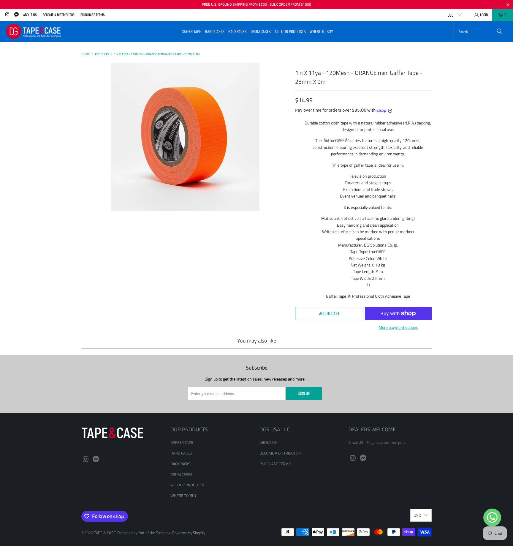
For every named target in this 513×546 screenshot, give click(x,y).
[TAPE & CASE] (33, 31)
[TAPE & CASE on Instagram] (7, 14)
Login (484, 14)
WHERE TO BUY (183, 495)
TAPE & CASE (104, 533)
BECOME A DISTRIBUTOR (59, 14)
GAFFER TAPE (181, 442)
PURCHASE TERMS (92, 14)
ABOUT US (30, 14)
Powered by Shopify (188, 533)
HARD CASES (181, 453)
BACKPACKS (180, 464)
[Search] (499, 31)
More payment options (398, 327)
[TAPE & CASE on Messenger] (15, 14)
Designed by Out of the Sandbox (143, 533)
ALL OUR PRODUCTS (187, 485)
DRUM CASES (181, 474)
